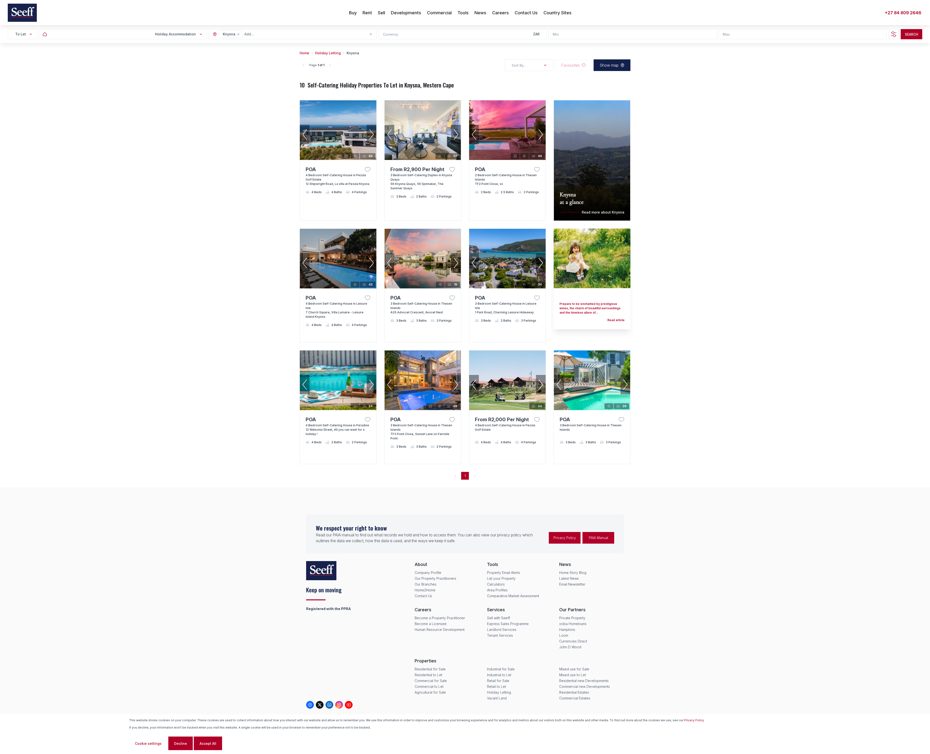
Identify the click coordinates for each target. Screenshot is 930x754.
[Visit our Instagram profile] (339, 705)
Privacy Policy (564, 538)
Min (556, 34)
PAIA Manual (598, 538)
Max (726, 34)
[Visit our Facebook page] (310, 705)
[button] (238, 34)
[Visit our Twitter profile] (320, 705)
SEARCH (911, 34)
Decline (180, 743)
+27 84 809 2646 (903, 12)
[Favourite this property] (368, 169)
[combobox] (270, 34)
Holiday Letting (328, 53)
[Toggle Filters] (894, 34)
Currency (390, 34)
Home (304, 53)
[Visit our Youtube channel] (349, 705)
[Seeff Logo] (22, 13)
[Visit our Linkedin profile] (329, 705)
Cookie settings (148, 743)
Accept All (208, 743)
